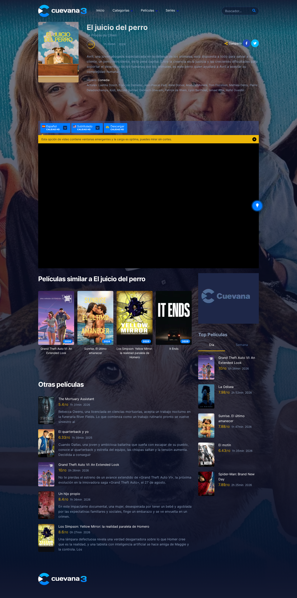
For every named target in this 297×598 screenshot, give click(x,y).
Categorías (121, 10)
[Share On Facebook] (246, 43)
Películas (147, 10)
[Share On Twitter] (255, 43)
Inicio (100, 10)
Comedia (104, 80)
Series (170, 10)
